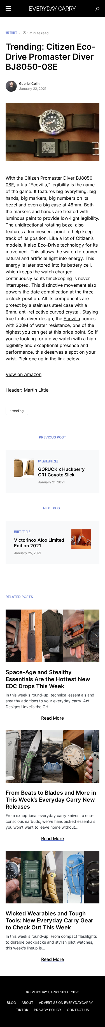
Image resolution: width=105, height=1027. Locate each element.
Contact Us (78, 1010)
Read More (52, 718)
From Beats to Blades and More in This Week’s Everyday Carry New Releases (51, 799)
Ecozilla (72, 318)
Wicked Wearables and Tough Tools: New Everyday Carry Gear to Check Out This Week (49, 920)
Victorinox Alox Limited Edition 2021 (39, 542)
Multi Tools (22, 532)
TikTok (22, 1010)
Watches (11, 33)
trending (17, 411)
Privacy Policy (47, 1010)
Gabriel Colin (29, 83)
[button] (8, 8)
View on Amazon (23, 374)
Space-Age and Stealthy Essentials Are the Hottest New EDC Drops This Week (48, 679)
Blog (11, 1003)
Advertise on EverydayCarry (66, 1003)
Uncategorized (48, 461)
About (27, 1003)
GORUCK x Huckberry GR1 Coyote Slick (61, 472)
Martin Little (36, 390)
